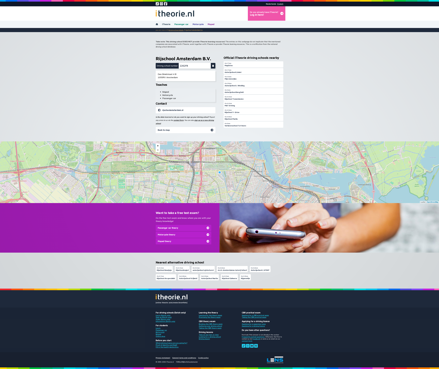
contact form (179, 120)
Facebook (256, 339)
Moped (211, 24)
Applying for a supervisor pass (254, 324)
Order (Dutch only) (163, 319)
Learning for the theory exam (210, 315)
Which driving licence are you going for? (171, 343)
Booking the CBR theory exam (210, 324)
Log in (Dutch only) (163, 315)
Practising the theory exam (209, 317)
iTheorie (166, 24)
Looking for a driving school (210, 337)
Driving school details (176, 30)
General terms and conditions (184, 358)
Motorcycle (198, 24)
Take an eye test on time (209, 335)
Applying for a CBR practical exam (255, 315)
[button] (219, 172)
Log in (158, 328)
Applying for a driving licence (253, 326)
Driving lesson (204, 339)
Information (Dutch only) (165, 321)
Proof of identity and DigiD (166, 345)
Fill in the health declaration (167, 347)
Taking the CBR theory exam (210, 328)
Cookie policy (203, 358)
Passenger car (181, 24)
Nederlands (271, 4)
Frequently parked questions (253, 337)
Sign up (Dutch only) (164, 317)
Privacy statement (163, 358)
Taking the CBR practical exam (254, 317)
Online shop (160, 336)
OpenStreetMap (432, 202)
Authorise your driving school (210, 326)
